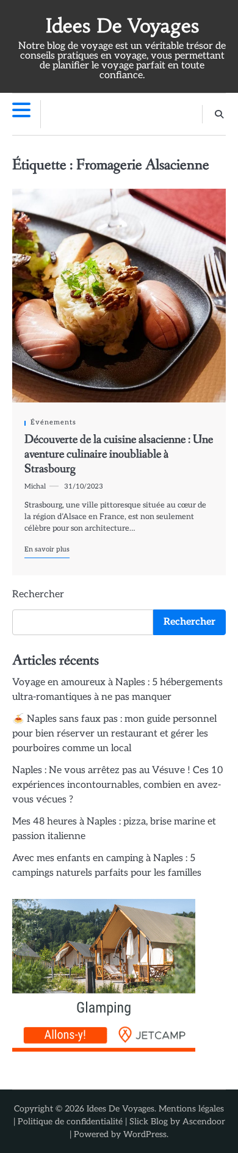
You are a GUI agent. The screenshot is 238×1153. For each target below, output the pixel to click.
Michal (35, 486)
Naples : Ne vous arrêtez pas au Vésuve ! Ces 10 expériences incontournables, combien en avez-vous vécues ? (117, 785)
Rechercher (38, 594)
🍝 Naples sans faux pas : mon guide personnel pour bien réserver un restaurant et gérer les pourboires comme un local (114, 733)
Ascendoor (203, 1121)
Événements (53, 422)
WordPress (145, 1134)
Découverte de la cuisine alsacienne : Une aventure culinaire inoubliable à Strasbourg (118, 454)
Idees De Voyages (122, 26)
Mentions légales (191, 1109)
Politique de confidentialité (70, 1121)
